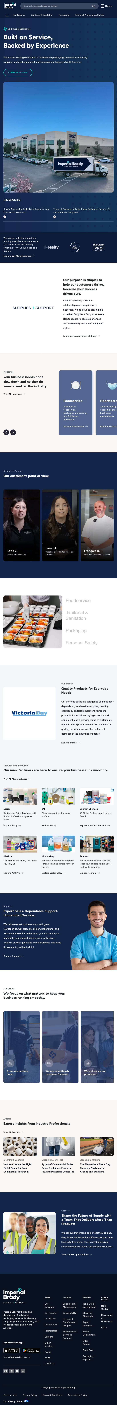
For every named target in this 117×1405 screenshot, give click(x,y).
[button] (6, 432)
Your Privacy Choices (13, 1401)
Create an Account (17, 72)
